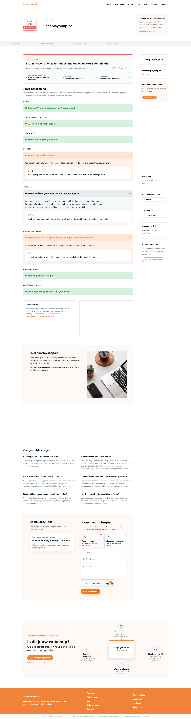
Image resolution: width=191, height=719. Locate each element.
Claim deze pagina (147, 31)
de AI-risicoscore (46, 316)
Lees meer (146, 75)
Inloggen (165, 4)
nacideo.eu (148, 199)
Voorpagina (91, 693)
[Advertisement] (106, 318)
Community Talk (111, 43)
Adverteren (137, 707)
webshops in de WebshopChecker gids (55, 95)
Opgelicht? (137, 699)
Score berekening (47, 43)
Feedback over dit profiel (153, 259)
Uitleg (130, 4)
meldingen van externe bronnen (39, 314)
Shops (54, 21)
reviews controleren (59, 311)
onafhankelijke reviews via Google (56, 219)
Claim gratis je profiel (42, 658)
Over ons (90, 709)
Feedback (136, 703)
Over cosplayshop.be (79, 43)
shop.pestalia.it (149, 215)
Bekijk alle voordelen (36, 663)
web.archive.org (87, 469)
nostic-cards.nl (149, 205)
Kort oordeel (15, 43)
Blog (138, 4)
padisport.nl (148, 210)
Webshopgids (120, 4)
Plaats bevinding (90, 591)
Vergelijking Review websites (108, 716)
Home (109, 4)
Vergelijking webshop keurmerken (83, 716)
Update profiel (149, 97)
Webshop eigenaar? (151, 4)
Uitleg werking (138, 695)
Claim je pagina (93, 705)
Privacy (147, 716)
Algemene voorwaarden (131, 716)
